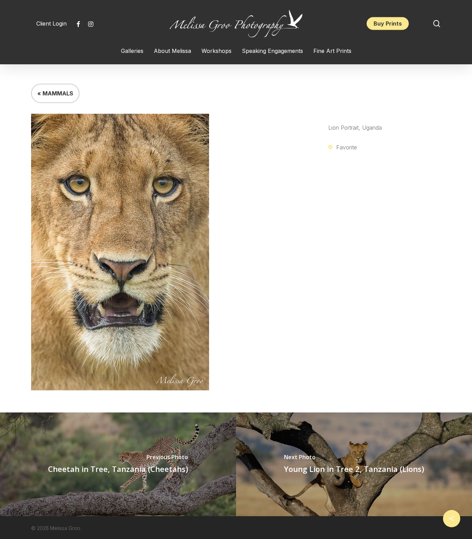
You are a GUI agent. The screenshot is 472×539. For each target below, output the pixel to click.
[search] (437, 23)
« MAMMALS (55, 93)
